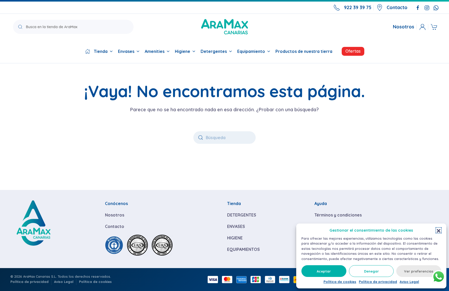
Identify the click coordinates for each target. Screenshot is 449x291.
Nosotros (403, 26)
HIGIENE (235, 237)
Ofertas (353, 51)
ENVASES (236, 226)
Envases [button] (126, 51)
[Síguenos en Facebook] (417, 7)
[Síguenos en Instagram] (427, 7)
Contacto (397, 7)
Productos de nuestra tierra (303, 51)
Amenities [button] (154, 51)
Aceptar (324, 271)
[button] (438, 230)
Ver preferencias (418, 271)
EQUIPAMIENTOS (243, 249)
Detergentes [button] (214, 51)
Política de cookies (339, 282)
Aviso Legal (409, 282)
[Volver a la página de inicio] (224, 26)
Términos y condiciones (338, 215)
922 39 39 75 (357, 7)
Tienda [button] (101, 51)
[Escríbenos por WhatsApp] (436, 7)
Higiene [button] (182, 51)
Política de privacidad (378, 282)
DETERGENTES (241, 215)
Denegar (371, 271)
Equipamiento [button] (251, 51)
